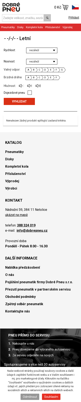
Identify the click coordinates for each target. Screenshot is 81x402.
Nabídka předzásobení (22, 267)
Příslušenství (52, 27)
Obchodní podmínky (20, 297)
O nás (9, 275)
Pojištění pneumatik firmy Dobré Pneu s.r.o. (39, 282)
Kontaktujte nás (17, 311)
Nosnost (9, 61)
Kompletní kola (16, 166)
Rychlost (9, 50)
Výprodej (67, 27)
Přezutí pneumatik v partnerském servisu (38, 289)
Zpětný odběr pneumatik (24, 304)
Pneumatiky (14, 152)
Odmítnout (30, 396)
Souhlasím (51, 396)
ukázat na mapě (16, 215)
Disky (9, 159)
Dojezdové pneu (14, 92)
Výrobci (11, 188)
